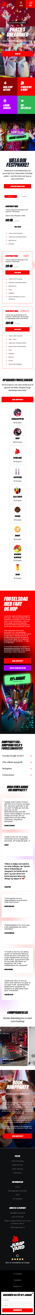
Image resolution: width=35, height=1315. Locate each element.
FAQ (17, 1194)
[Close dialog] (32, 1293)
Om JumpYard (17, 1274)
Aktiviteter (17, 1172)
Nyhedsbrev (17, 1280)
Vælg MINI (17, 227)
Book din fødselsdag (17, 186)
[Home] (4, 4)
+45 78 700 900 (17, 1217)
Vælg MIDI (17, 272)
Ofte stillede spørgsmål (12, 762)
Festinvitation (8, 775)
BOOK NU (17, 54)
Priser (17, 1187)
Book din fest (17, 1165)
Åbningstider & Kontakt (17, 1191)
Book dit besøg (17, 1161)
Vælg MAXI (17, 329)
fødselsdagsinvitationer (12, 648)
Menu (30, 5)
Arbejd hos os (17, 1286)
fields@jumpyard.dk (17, 1213)
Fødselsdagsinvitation (18, 668)
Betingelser (7, 768)
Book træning (17, 1169)
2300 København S (17, 1227)
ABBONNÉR (17, 1310)
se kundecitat (8, 1055)
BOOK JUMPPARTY (17, 399)
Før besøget (17, 1198)
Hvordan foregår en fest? (13, 755)
